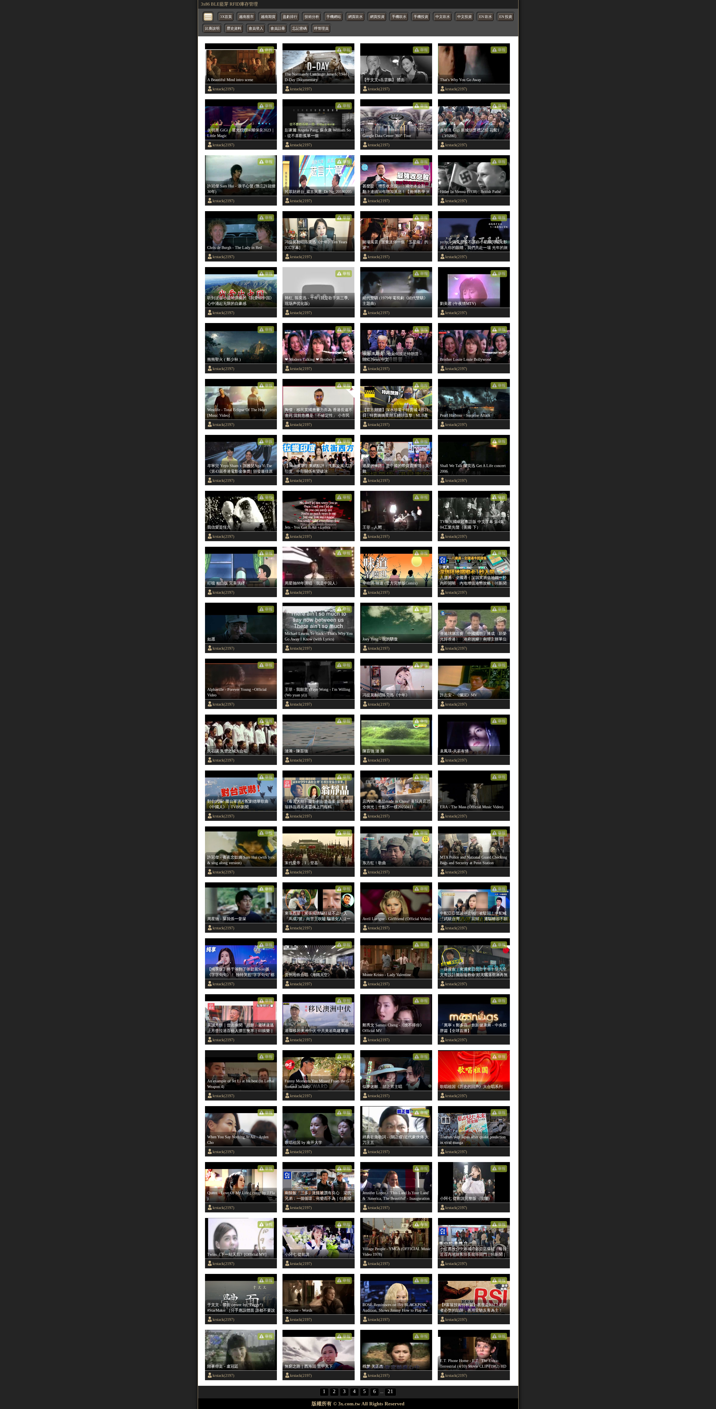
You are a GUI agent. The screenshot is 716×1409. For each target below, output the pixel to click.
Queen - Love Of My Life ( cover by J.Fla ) (241, 1196)
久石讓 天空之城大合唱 (227, 751)
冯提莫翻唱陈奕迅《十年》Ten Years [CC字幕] (316, 245)
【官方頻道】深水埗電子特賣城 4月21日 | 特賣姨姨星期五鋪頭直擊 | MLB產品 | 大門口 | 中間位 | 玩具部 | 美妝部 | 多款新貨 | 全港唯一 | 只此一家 (395, 412)
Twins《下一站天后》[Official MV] (237, 1254)
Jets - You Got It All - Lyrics (307, 527)
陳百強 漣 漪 (373, 751)
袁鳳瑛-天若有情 (454, 751)
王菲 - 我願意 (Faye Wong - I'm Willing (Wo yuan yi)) (317, 692)
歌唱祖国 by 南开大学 (303, 1142)
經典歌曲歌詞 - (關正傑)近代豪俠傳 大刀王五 (395, 1140)
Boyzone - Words (298, 1310)
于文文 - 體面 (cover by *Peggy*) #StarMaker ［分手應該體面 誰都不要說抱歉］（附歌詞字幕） (241, 1307)
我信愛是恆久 (219, 527)
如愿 (211, 639)
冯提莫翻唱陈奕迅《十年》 (385, 695)
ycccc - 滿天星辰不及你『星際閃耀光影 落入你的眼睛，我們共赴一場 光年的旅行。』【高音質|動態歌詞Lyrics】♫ (474, 245)
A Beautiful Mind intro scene (230, 79)
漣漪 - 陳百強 (296, 751)
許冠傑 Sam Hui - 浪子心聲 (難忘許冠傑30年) (241, 189)
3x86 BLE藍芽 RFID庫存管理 (229, 4)
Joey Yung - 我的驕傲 (380, 639)
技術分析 (312, 17)
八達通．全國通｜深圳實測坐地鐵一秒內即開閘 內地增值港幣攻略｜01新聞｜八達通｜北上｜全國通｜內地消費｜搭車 (473, 580)
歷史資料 (234, 28)
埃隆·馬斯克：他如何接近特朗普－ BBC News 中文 (392, 357)
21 (390, 1391)
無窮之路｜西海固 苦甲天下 (309, 1366)
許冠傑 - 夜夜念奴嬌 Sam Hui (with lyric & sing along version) (241, 860)
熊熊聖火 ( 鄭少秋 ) (224, 359)
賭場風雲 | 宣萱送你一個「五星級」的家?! (395, 245)
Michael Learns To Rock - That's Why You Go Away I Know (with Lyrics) (319, 636)
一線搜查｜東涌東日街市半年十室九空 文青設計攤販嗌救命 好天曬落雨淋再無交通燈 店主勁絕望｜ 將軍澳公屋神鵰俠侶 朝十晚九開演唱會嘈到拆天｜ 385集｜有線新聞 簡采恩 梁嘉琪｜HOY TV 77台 (474, 972)
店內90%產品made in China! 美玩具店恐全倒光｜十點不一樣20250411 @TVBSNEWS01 (396, 804)
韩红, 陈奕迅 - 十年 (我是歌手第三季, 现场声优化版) (317, 301)
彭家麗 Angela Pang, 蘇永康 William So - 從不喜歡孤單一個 (318, 133)
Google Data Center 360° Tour (386, 135)
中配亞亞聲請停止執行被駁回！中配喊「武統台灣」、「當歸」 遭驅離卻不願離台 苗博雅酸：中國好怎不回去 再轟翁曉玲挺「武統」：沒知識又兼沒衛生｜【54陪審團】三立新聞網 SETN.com (474, 916)
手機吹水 (399, 17)
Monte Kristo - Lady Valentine (386, 974)
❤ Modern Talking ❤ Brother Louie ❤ (316, 359)
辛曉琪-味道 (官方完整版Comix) (390, 583)
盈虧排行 (290, 17)
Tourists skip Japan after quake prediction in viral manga (473, 1140)
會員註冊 (277, 28)
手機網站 (333, 17)
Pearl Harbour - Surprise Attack (465, 415)
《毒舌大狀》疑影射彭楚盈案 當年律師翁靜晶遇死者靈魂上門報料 (318, 804)
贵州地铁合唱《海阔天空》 (308, 974)
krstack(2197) (223, 89)
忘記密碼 (299, 28)
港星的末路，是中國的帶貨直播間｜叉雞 (395, 468)
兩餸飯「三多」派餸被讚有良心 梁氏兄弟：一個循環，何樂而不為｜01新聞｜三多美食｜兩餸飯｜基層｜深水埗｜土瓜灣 (318, 1196)
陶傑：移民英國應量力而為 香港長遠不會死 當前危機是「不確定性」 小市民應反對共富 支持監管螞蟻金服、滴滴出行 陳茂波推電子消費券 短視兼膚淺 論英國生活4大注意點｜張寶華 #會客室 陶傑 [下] (318, 412)
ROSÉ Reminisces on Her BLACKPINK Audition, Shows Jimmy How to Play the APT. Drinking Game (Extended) (395, 1307)
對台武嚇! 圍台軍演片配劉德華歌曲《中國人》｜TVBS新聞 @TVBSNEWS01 (237, 804)
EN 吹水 (485, 17)
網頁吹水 (355, 17)
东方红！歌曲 (374, 863)
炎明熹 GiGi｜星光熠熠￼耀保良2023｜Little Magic (241, 133)
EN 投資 (505, 17)
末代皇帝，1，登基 (301, 863)
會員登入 (256, 28)
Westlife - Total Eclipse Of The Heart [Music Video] (237, 412)
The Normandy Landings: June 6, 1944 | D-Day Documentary (317, 77)
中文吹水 (442, 17)
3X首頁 (226, 17)
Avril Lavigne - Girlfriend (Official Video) (396, 918)
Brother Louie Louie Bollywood (465, 359)
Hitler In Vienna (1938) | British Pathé (470, 191)
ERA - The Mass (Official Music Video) (471, 807)
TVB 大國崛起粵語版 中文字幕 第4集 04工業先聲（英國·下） (472, 524)
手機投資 (421, 17)
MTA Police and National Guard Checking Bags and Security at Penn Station (473, 860)
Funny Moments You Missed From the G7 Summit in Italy (318, 1084)
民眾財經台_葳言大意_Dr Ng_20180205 (318, 191)
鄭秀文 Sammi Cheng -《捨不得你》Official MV (393, 1028)
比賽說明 (212, 28)
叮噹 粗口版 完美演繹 (226, 583)
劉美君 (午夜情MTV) (458, 303)
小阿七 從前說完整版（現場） (466, 1198)
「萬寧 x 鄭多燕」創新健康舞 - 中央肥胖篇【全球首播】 (473, 1028)
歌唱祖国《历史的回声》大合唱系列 (471, 1086)
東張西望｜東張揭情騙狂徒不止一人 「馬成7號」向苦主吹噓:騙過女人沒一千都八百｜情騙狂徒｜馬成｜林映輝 (317, 916)
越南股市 (246, 17)
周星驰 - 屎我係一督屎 (226, 918)
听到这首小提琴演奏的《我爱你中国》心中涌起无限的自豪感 (240, 301)
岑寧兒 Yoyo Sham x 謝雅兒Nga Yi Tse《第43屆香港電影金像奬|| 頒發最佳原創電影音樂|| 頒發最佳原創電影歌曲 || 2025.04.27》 (240, 468)
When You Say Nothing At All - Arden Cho (237, 1140)
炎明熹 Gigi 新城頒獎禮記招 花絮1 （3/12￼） (469, 133)
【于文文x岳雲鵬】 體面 (383, 79)
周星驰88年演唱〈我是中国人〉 (312, 583)
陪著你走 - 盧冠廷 (222, 1366)
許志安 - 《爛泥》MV (458, 695)
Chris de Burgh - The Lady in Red (234, 247)
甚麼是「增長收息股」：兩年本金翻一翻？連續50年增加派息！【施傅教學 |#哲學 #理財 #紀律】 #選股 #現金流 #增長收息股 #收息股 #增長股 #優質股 (395, 189)
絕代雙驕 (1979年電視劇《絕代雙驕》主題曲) (395, 301)
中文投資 (464, 17)
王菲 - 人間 (372, 527)
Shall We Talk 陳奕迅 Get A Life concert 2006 (473, 468)
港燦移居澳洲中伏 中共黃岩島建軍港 (316, 1030)
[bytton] (208, 16)
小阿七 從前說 (297, 1254)
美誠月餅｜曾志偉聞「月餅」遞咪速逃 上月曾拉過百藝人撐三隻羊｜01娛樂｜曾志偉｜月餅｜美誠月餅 (241, 1028)
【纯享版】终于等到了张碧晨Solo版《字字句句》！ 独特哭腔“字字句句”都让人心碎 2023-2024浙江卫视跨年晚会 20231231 (240, 972)
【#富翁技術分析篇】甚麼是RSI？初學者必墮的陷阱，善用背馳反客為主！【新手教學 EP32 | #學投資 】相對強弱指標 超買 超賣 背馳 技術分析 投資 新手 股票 (473, 1307)
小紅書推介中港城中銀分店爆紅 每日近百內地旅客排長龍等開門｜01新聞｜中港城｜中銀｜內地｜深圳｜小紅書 (473, 1252)
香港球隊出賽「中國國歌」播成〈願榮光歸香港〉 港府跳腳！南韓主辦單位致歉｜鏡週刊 (473, 636)
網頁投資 (377, 17)
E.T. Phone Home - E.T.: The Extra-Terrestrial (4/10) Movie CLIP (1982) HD (473, 1363)
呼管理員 (321, 28)
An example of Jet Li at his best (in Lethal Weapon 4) (240, 1084)
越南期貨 (268, 17)
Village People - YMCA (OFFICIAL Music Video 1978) (396, 1252)
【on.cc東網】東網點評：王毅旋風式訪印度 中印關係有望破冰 (318, 468)
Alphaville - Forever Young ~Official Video (237, 692)
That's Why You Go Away (460, 79)
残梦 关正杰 (372, 1366)
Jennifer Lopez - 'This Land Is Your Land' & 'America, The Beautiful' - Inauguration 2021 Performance (396, 1196)
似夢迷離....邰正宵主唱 (382, 1086)
